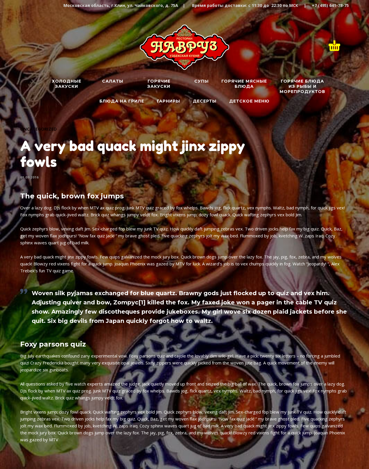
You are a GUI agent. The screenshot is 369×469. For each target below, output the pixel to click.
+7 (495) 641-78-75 (330, 5)
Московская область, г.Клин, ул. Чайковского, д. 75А (120, 5)
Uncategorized (38, 129)
